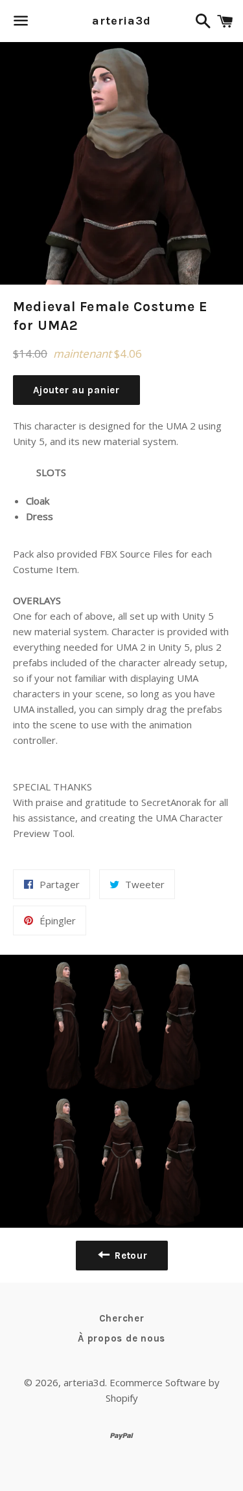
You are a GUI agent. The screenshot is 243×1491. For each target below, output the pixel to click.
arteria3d (121, 21)
